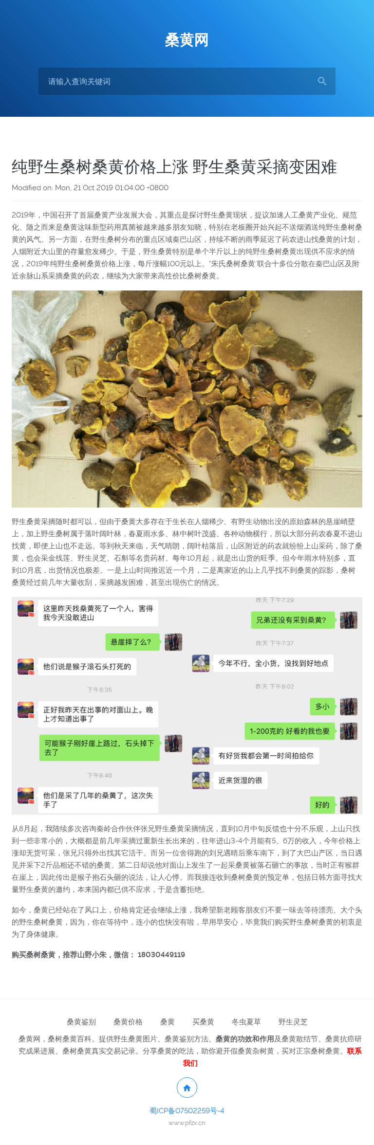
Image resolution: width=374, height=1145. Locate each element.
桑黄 (167, 1022)
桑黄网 (187, 39)
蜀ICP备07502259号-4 (187, 1111)
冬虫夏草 (246, 1022)
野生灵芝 (293, 1022)
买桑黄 (203, 1022)
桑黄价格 (128, 1022)
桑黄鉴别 (81, 1022)
